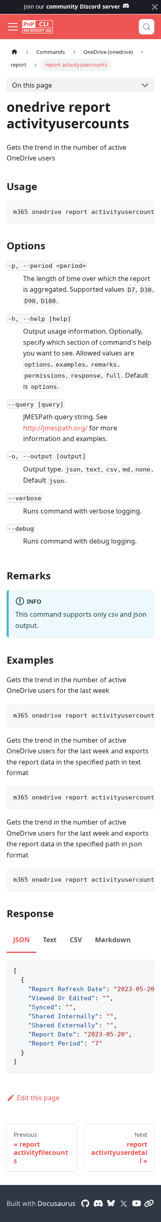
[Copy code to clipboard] (144, 211)
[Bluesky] (111, 1203)
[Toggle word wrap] (129, 211)
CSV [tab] (76, 939)
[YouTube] (136, 1203)
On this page (32, 85)
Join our (72, 6)
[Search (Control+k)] (146, 27)
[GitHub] (85, 1203)
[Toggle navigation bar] (13, 27)
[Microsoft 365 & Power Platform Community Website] (149, 1203)
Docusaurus (57, 1203)
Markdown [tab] (113, 939)
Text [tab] (50, 939)
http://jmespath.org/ (55, 427)
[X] (123, 1203)
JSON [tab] (21, 939)
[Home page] (14, 52)
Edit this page (38, 1097)
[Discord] (98, 1203)
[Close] (155, 7)
